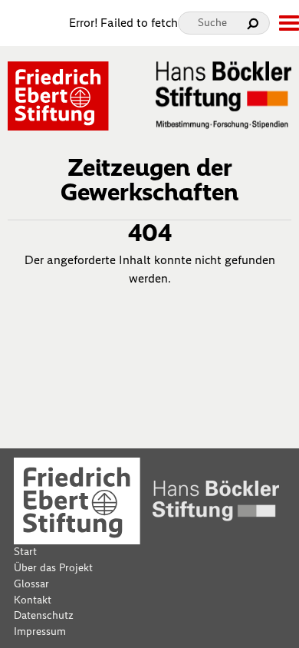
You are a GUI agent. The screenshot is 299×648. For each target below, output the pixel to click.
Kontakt (32, 600)
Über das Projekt (53, 567)
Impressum (40, 631)
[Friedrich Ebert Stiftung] (58, 95)
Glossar (31, 583)
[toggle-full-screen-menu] (288, 23)
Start (25, 551)
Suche (212, 22)
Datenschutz (44, 615)
